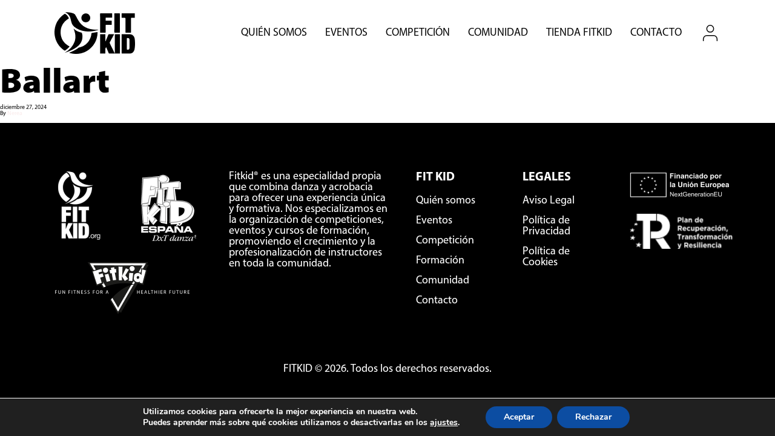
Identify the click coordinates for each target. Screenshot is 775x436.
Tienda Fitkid (579, 33)
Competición (418, 33)
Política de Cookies (546, 257)
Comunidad (498, 33)
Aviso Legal (549, 201)
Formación (440, 261)
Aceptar (519, 417)
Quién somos (274, 33)
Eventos (346, 33)
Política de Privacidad (546, 226)
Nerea (14, 113)
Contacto (656, 33)
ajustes (444, 422)
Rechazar (593, 417)
